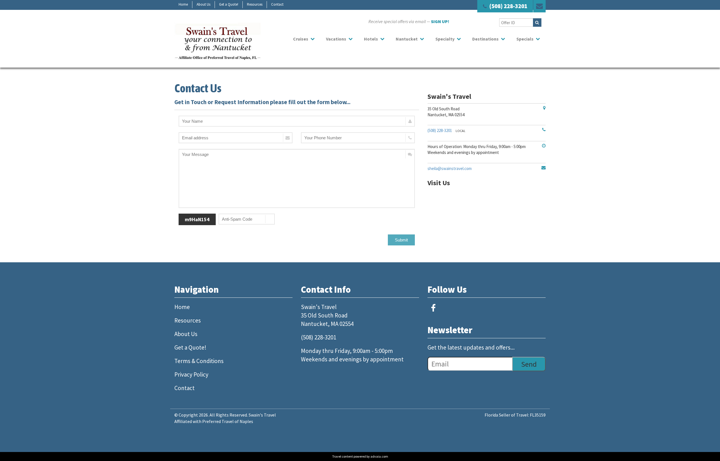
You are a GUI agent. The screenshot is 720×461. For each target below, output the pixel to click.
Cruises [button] (300, 39)
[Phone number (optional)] (358, 137)
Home (183, 4)
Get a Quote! (228, 4)
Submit (401, 240)
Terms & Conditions (199, 361)
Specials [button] (525, 39)
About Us (203, 4)
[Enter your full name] (297, 121)
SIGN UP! (440, 21)
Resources (254, 4)
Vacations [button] (336, 39)
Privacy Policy (191, 374)
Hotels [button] (371, 39)
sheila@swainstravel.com (450, 168)
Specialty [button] (444, 39)
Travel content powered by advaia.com (360, 456)
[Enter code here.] (247, 219)
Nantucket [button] (407, 39)
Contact (277, 4)
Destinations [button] (485, 39)
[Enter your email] (235, 137)
